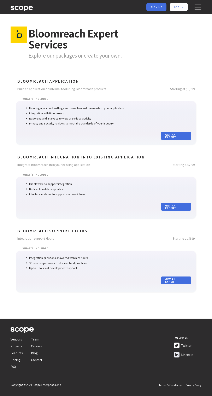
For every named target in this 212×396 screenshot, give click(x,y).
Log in (179, 7)
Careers (36, 346)
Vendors (16, 339)
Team (35, 339)
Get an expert (170, 136)
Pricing (15, 360)
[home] (22, 7)
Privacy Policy (193, 385)
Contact (36, 360)
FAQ (13, 367)
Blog (34, 353)
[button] (197, 7)
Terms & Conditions (170, 385)
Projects (16, 346)
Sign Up (156, 7)
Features (17, 353)
